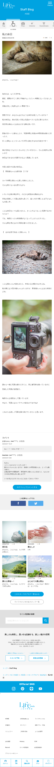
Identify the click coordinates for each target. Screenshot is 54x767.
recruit (7, 747)
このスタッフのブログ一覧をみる (27, 594)
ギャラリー (23, 725)
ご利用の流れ (24, 731)
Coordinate (43, 26)
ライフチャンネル (40, 718)
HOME (7, 718)
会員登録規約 (38, 747)
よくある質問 (38, 731)
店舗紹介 (7, 725)
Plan (23, 26)
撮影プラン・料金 (40, 725)
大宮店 (21, 441)
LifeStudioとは (24, 718)
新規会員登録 (38, 658)
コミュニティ (9, 731)
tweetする (35, 503)
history (22, 741)
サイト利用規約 (24, 747)
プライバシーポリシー (11, 753)
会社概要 (7, 741)
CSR (35, 741)
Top (3, 26)
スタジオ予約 (15, 658)
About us (13, 26)
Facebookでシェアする (18, 503)
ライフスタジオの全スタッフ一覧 (27, 602)
